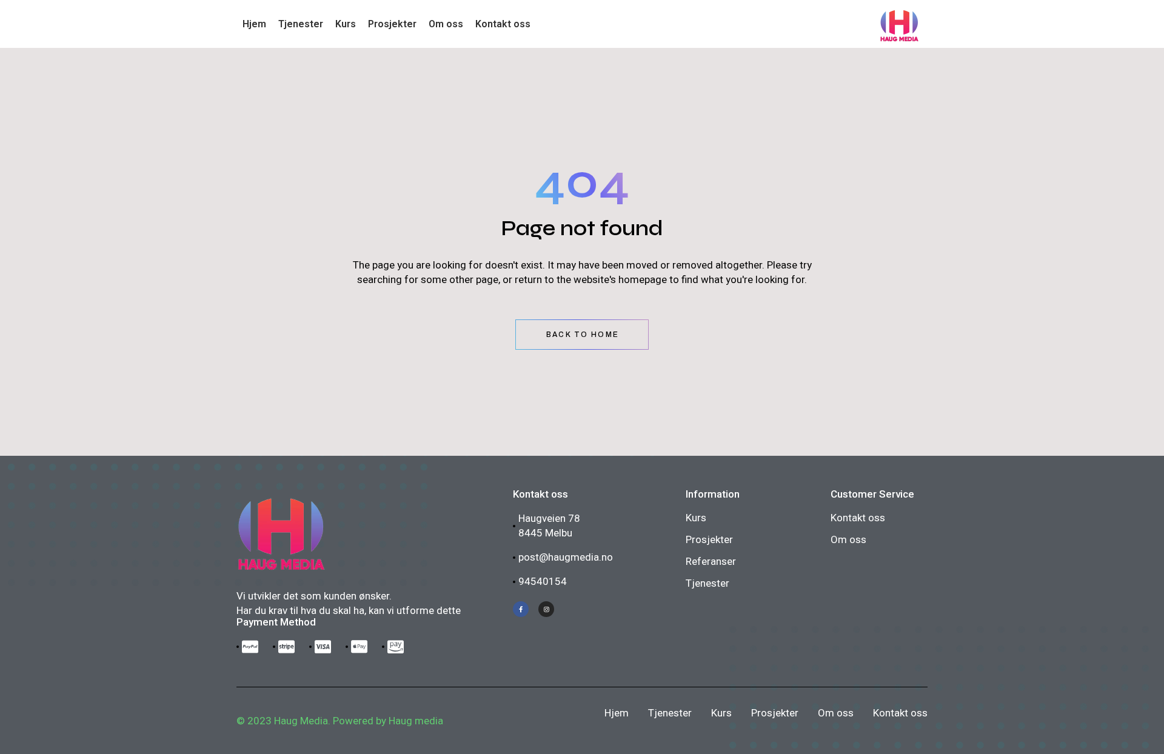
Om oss (848, 539)
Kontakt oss (858, 518)
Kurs (696, 518)
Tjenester (707, 583)
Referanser (711, 561)
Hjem (616, 713)
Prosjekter (709, 539)
